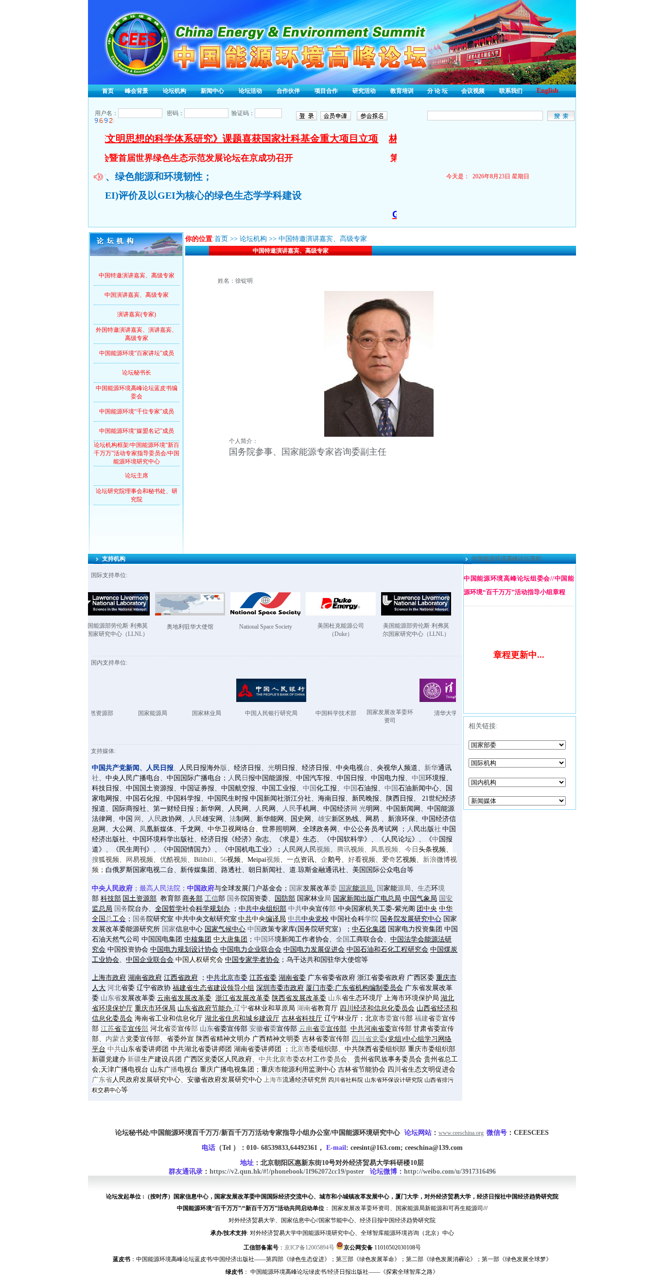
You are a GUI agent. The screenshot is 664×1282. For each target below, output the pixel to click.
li (211, 859)
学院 (371, 919)
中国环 (264, 939)
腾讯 (343, 849)
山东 (335, 998)
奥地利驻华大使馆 (190, 626)
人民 (289, 808)
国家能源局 (103, 713)
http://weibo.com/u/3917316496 (450, 1171)
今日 (412, 849)
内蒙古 (115, 1039)
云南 (306, 1028)
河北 (114, 987)
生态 (424, 888)
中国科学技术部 (286, 713)
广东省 (102, 1079)
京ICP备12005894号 (309, 1247)
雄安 (325, 818)
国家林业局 (157, 713)
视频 (323, 849)
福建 (421, 1018)
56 (223, 859)
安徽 (256, 1028)
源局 (366, 888)
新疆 (134, 1059)
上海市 (272, 1080)
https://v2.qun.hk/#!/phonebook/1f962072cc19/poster (287, 1171)
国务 (234, 898)
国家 (296, 888)
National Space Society (265, 626)
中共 (295, 908)
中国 (418, 778)
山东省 (111, 998)
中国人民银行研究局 (222, 713)
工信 (211, 898)
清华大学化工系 (405, 713)
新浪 (430, 859)
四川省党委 (368, 1039)
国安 (446, 898)
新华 (431, 767)
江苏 (107, 1028)
